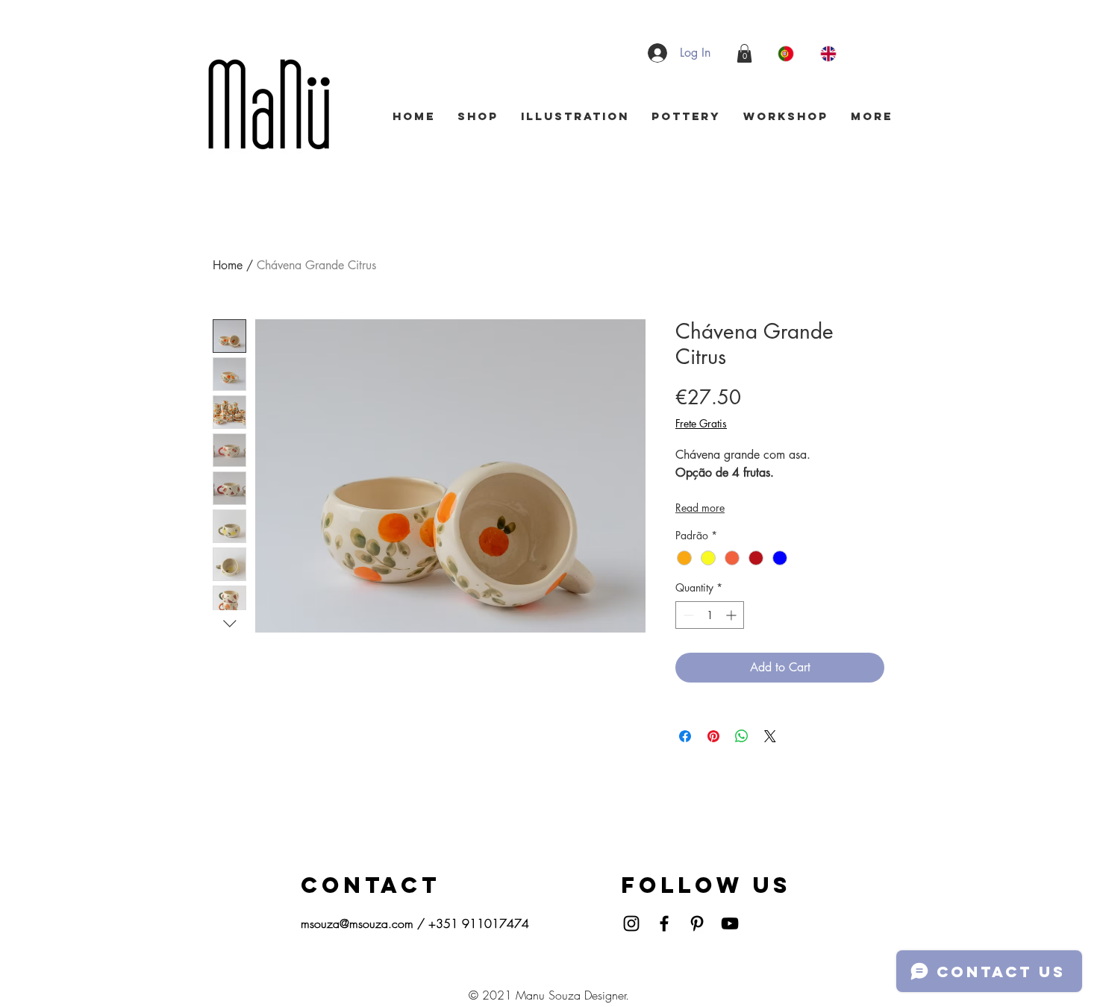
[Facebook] (664, 923)
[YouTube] (729, 923)
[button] (744, 53)
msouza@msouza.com (357, 923)
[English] (830, 53)
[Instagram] (631, 923)
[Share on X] (770, 736)
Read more (700, 508)
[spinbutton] (709, 615)
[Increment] (732, 615)
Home (228, 265)
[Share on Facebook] (685, 736)
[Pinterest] (697, 923)
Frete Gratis (701, 423)
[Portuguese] (788, 53)
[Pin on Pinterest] (713, 736)
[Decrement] (687, 615)
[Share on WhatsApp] (742, 736)
